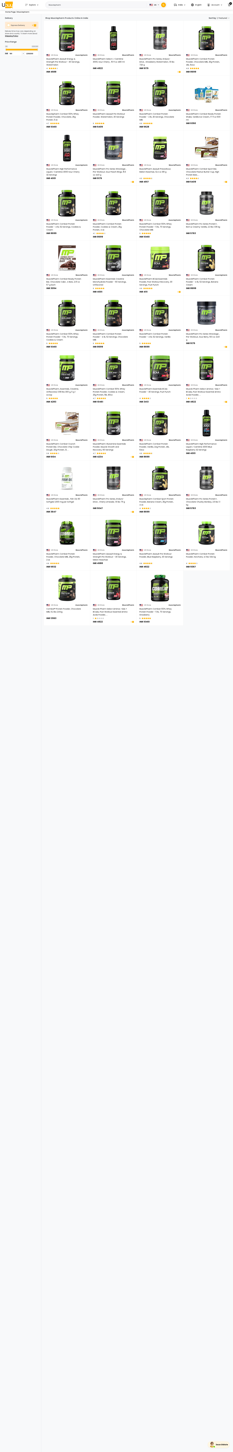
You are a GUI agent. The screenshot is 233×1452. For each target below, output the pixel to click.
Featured (223, 18)
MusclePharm (128, 55)
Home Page (10, 12)
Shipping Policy (11, 36)
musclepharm (81, 55)
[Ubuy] (7, 4)
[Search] (163, 5)
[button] (179, 5)
